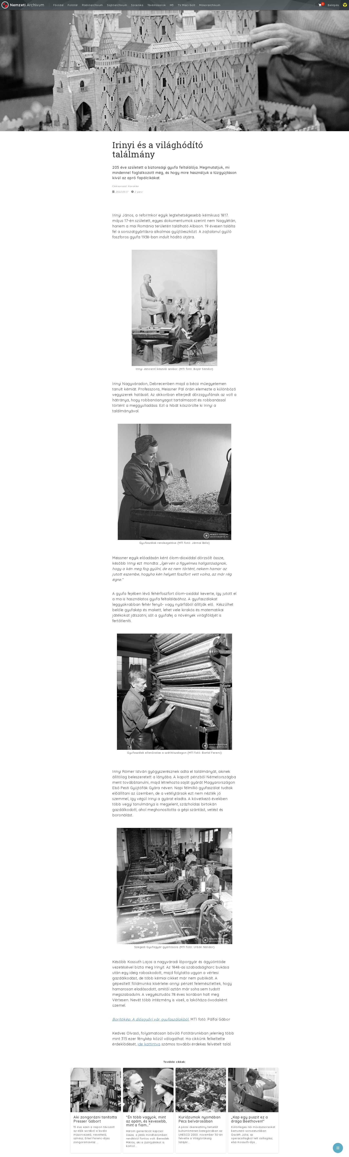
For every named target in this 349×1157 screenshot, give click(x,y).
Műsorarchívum (209, 5)
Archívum (27, 5)
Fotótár (73, 5)
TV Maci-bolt (186, 5)
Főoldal (58, 5)
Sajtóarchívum (117, 5)
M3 (172, 5)
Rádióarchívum (92, 5)
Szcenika (137, 5)
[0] (320, 5)
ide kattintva (149, 1044)
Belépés (333, 5)
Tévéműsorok (156, 5)
